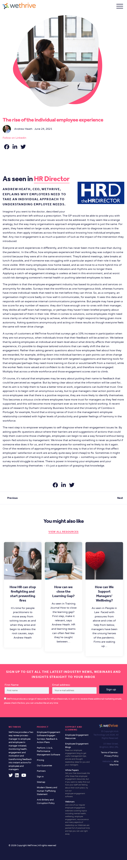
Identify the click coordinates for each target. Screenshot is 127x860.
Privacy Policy (111, 756)
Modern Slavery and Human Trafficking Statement (47, 791)
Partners (41, 771)
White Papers (77, 783)
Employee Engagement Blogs (77, 754)
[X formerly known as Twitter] (11, 776)
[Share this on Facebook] (7, 148)
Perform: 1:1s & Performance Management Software (48, 751)
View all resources (63, 531)
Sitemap (41, 782)
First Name (12, 685)
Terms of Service (109, 752)
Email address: (61, 685)
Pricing (40, 760)
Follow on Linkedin (14, 137)
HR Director (51, 178)
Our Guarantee (44, 765)
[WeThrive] (19, 6)
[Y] (23, 776)
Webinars (77, 817)
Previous (12, 497)
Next (120, 497)
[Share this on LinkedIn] (15, 148)
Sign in (40, 776)
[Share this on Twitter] (23, 148)
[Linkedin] (17, 776)
